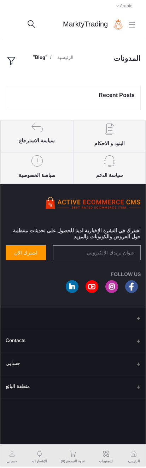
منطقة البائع (18, 386)
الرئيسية (65, 57)
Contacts (15, 340)
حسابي (13, 363)
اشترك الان (25, 253)
